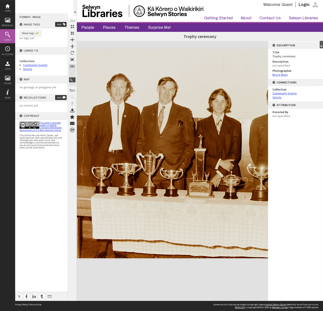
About (246, 18)
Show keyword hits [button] (72, 97)
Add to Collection (72, 117)
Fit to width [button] (72, 39)
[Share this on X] (19, 294)
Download (72, 110)
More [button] (7, 97)
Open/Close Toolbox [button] (75, 8)
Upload (7, 83)
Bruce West (280, 75)
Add (59, 24)
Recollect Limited (280, 307)
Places (109, 27)
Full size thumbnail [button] (72, 26)
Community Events (35, 65)
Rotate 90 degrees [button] (72, 53)
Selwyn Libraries (303, 18)
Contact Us (270, 18)
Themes (131, 27)
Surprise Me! (159, 27)
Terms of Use (35, 304)
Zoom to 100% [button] (72, 59)
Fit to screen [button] (72, 33)
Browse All (8, 25)
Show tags (28, 33)
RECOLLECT (240, 307)
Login (8, 68)
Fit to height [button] (72, 46)
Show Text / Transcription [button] (72, 90)
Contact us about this (72, 123)
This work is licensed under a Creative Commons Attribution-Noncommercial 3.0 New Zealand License (41, 126)
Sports (27, 69)
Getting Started (218, 18)
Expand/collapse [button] (321, 44)
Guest (287, 4)
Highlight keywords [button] (72, 103)
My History (7, 54)
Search (7, 39)
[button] (72, 79)
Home (8, 10)
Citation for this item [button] (72, 130)
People (87, 27)
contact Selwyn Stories (276, 304)
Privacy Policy (21, 304)
